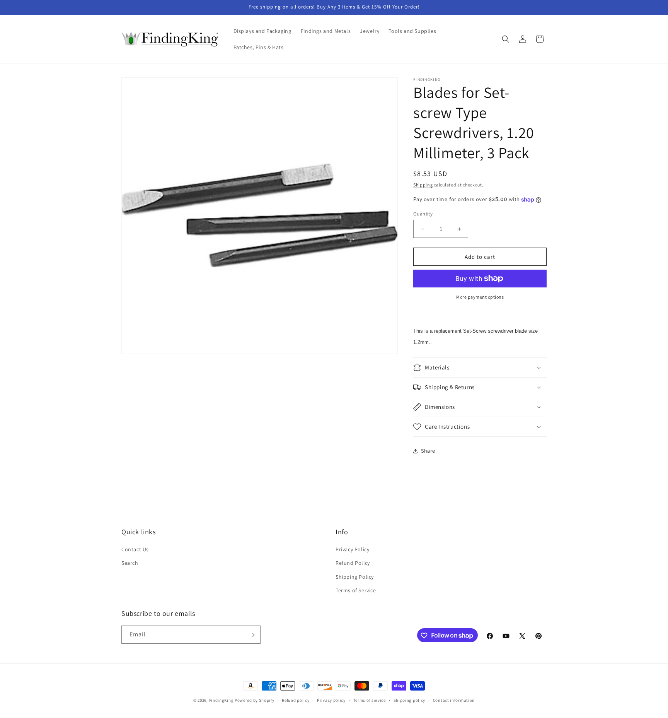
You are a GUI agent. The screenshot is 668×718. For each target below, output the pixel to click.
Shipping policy (410, 700)
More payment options (480, 297)
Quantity (423, 213)
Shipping (423, 185)
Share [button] (428, 450)
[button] (505, 39)
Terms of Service (356, 590)
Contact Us (135, 549)
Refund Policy (353, 563)
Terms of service (369, 700)
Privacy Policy (352, 549)
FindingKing (221, 700)
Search (129, 563)
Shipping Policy (355, 576)
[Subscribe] (251, 635)
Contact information (454, 700)
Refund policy (295, 700)
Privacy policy (331, 700)
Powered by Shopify (254, 700)
